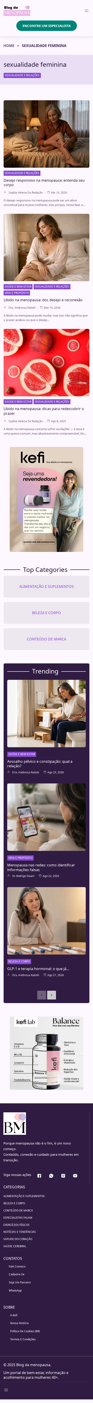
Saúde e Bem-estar (18, 286)
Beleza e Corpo (19, 961)
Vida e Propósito (17, 293)
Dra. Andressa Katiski (22, 308)
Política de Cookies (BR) (25, 1331)
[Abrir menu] (86, 10)
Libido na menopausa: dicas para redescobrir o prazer (44, 411)
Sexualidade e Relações (22, 75)
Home (8, 45)
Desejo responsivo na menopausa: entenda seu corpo (44, 182)
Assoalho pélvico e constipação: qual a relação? (39, 764)
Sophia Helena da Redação (26, 192)
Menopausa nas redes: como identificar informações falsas (41, 867)
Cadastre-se (16, 1274)
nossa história (19, 1323)
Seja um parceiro (20, 1282)
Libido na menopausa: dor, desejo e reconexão (43, 299)
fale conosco (17, 1266)
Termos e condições (23, 1339)
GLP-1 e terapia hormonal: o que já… (38, 968)
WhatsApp (15, 1290)
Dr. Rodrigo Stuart (23, 876)
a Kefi (13, 1315)
